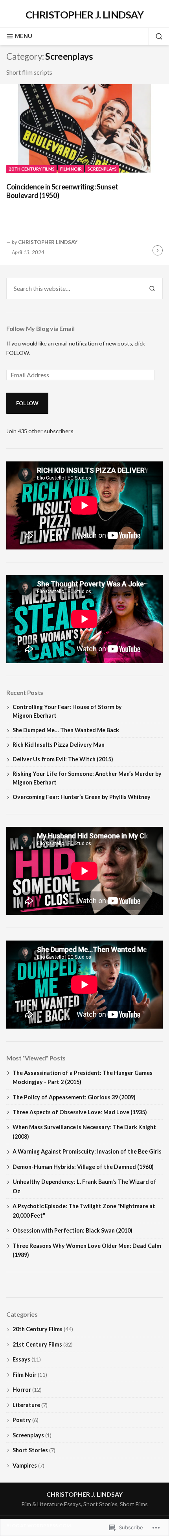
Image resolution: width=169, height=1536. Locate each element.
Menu (23, 36)
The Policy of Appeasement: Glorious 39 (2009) (74, 1097)
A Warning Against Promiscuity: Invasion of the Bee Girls (87, 1151)
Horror (22, 1389)
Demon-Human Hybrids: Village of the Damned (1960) (83, 1166)
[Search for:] (74, 288)
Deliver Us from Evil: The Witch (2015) (63, 759)
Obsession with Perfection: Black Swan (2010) (72, 1230)
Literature (26, 1405)
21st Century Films (37, 1344)
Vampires (25, 1465)
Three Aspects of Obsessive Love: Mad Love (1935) (80, 1112)
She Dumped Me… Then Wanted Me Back (66, 730)
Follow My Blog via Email (40, 328)
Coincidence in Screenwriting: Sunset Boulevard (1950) (62, 191)
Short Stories (30, 1450)
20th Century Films (32, 168)
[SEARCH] (156, 36)
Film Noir (71, 168)
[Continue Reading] (157, 250)
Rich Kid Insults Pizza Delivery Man (59, 744)
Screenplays (102, 168)
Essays (21, 1359)
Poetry (22, 1420)
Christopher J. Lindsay (85, 14)
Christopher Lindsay (47, 242)
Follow (27, 403)
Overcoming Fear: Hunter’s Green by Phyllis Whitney (82, 797)
